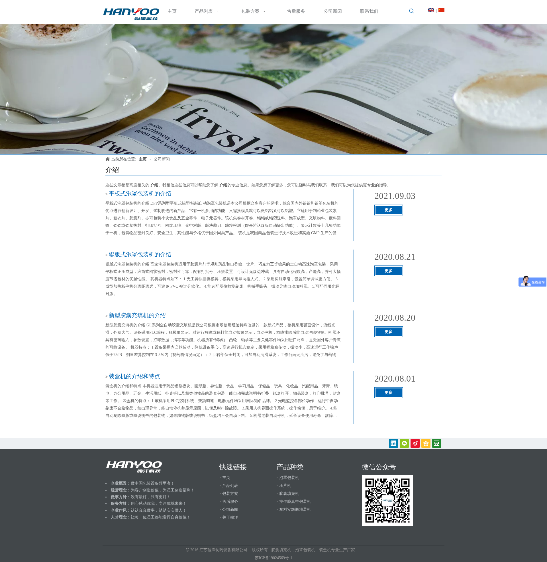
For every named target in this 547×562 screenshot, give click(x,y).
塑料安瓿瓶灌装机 (295, 509)
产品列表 (230, 485)
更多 (389, 210)
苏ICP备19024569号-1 (273, 558)
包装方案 (230, 493)
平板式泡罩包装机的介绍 (140, 193)
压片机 (285, 485)
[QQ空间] (425, 443)
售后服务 (230, 501)
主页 (226, 477)
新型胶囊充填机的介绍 (137, 315)
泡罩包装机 (289, 477)
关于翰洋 (230, 517)
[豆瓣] (436, 443)
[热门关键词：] (412, 11)
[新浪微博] (415, 443)
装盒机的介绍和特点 (134, 376)
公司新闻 (230, 509)
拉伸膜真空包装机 (295, 501)
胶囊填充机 (289, 493)
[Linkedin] (393, 443)
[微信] (404, 443)
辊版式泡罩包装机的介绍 (140, 254)
